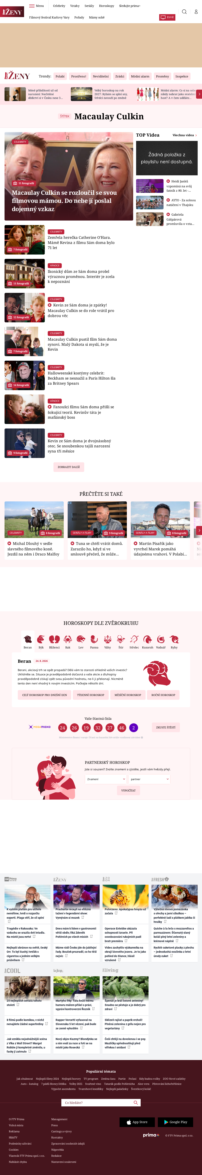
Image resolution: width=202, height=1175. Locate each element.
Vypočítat (128, 790)
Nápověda (57, 1149)
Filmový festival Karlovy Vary (49, 17)
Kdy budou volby (149, 1078)
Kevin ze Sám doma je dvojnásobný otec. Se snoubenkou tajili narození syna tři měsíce (79, 445)
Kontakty (57, 1137)
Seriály (89, 6)
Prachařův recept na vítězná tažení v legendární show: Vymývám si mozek (73, 913)
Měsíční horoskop (128, 695)
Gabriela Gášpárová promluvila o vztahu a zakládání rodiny (181, 221)
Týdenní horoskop (90, 695)
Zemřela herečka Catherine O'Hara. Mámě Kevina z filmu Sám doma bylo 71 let (81, 242)
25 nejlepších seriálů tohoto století (24, 1002)
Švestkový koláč (141, 1089)
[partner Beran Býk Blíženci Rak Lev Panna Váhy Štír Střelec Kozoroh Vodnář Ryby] (149, 779)
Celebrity (59, 6)
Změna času (108, 1078)
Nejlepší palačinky (117, 1089)
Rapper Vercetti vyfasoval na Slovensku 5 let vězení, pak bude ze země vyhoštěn (76, 1024)
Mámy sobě (96, 17)
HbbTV (13, 1137)
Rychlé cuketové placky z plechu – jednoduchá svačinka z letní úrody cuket (174, 952)
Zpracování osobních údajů (68, 1143)
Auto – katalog (29, 1084)
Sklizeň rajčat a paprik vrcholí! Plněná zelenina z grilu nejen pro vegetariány (125, 1024)
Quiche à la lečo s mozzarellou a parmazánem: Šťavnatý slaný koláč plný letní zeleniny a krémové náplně (174, 935)
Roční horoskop (163, 695)
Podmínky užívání (20, 1143)
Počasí (132, 1078)
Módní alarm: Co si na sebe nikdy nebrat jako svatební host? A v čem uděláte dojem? (178, 95)
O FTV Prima (16, 1119)
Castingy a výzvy (61, 1131)
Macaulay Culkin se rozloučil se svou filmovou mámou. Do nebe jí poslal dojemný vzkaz (64, 200)
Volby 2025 (75, 1084)
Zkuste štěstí (165, 727)
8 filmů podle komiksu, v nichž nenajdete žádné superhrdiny (25, 1022)
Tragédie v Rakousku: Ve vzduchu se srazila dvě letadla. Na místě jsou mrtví (26, 933)
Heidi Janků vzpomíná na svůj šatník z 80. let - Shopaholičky (179, 188)
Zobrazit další (69, 467)
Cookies (14, 1149)
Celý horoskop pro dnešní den (44, 695)
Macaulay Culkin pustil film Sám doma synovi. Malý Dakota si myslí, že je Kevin (82, 344)
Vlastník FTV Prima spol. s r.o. (27, 1156)
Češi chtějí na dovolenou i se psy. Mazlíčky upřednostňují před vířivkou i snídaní (125, 1043)
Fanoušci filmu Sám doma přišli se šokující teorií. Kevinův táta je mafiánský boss (81, 412)
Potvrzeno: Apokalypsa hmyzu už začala (125, 911)
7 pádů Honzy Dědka (53, 1084)
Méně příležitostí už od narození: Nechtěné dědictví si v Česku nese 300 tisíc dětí (46, 95)
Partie (122, 1078)
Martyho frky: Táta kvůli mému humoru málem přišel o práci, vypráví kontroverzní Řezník (75, 1005)
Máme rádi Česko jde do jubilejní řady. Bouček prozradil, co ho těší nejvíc (76, 952)
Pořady (79, 17)
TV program (91, 1078)
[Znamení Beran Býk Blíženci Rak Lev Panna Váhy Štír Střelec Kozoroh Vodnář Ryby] (106, 779)
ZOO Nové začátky (174, 1078)
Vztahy (74, 6)
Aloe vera (143, 1084)
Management (59, 1119)
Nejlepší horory (71, 1078)
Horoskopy (106, 6)
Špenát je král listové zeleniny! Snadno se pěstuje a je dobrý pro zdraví (125, 1005)
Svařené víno (93, 1084)
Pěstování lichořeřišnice (166, 1084)
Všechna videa (184, 135)
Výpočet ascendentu (63, 1089)
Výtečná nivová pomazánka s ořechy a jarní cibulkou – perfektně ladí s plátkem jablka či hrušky (174, 915)
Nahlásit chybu (18, 1162)
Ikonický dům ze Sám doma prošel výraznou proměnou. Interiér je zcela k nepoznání (81, 276)
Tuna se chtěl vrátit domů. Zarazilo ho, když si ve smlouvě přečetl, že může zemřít (97, 551)
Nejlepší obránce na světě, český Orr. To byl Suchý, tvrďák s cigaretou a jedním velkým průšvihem (27, 954)
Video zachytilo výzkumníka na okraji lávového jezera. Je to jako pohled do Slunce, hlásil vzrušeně (125, 954)
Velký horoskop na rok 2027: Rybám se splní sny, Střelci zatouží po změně (110, 94)
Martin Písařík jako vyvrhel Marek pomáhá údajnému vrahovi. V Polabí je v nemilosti (159, 551)
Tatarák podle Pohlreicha (119, 1084)
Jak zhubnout (25, 1078)
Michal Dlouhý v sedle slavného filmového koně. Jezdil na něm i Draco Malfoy (33, 549)
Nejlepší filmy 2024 (47, 1078)
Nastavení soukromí (63, 1162)
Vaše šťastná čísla (98, 718)
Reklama (14, 1131)
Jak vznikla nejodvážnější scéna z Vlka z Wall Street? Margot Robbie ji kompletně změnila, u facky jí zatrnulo (27, 1045)
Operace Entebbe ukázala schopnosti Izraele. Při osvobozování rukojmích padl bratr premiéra (123, 935)
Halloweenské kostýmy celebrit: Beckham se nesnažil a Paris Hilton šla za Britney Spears (82, 378)
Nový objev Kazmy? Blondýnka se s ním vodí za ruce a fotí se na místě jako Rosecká (76, 1043)
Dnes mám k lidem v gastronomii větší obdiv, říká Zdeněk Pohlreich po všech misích (76, 933)
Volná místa (16, 1125)
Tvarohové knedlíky (91, 1089)
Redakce (56, 1156)
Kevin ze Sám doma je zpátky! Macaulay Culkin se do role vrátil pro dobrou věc (81, 310)
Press (54, 1125)
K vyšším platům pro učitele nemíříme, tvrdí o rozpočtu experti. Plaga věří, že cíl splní (25, 913)
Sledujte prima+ (129, 6)
